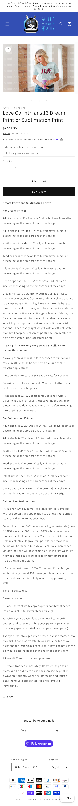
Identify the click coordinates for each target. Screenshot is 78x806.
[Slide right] (47, 101)
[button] (7, 24)
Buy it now (39, 191)
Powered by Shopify (52, 799)
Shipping (6, 133)
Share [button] (10, 696)
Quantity (7, 161)
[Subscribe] (57, 730)
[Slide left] (31, 101)
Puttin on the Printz (33, 799)
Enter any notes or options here (23, 147)
